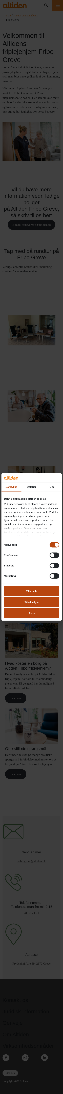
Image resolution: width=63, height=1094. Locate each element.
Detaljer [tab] (31, 486)
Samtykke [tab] (11, 486)
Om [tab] (52, 486)
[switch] (54, 555)
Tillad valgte (32, 602)
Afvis (32, 613)
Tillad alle (31, 591)
